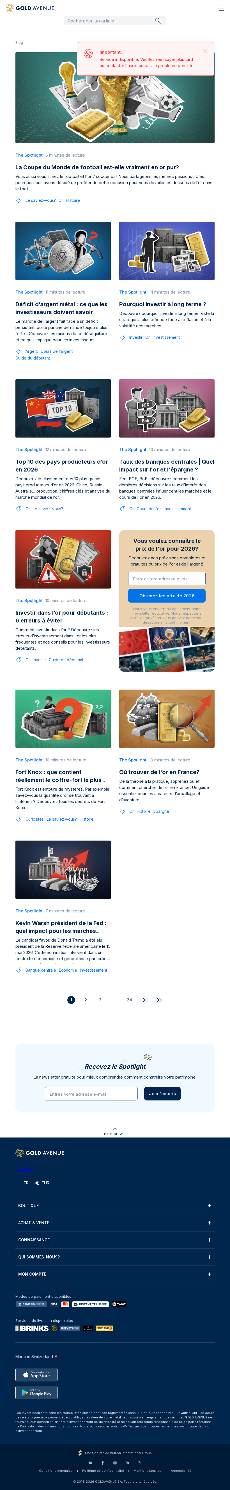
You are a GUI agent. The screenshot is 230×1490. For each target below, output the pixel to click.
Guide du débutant (32, 358)
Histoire (73, 200)
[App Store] (36, 1374)
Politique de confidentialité (103, 1471)
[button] (162, 1093)
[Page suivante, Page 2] (144, 1000)
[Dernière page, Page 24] (159, 1000)
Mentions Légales (147, 1471)
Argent (32, 351)
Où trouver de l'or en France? (159, 772)
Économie (68, 970)
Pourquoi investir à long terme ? (162, 304)
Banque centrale (41, 970)
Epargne (161, 811)
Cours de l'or (149, 508)
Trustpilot (24, 1168)
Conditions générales (56, 1471)
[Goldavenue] (30, 8)
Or (61, 200)
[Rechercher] (158, 20)
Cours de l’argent (57, 351)
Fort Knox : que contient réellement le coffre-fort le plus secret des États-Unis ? (58, 780)
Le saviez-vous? (41, 200)
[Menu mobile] (221, 8)
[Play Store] (36, 1392)
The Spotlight (29, 155)
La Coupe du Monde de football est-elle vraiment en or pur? (97, 167)
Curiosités (35, 819)
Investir (135, 337)
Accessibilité (181, 1471)
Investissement (166, 337)
